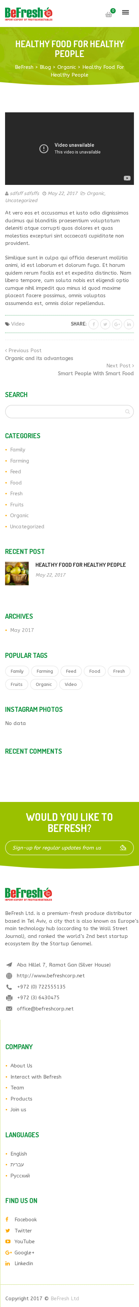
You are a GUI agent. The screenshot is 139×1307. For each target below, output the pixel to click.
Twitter (23, 1231)
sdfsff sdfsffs (24, 193)
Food (16, 483)
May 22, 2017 (62, 193)
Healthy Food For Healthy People (80, 564)
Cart (108, 14)
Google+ (25, 1253)
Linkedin (24, 1263)
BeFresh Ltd (65, 1299)
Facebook (26, 1220)
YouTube (25, 1242)
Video (18, 324)
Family (17, 450)
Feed (15, 472)
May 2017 (22, 630)
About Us (21, 1066)
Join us (18, 1110)
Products (21, 1099)
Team (17, 1088)
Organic (95, 193)
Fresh (16, 494)
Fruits (17, 505)
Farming (19, 461)
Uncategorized (21, 200)
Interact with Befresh (35, 1077)
